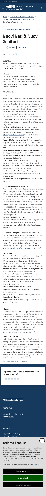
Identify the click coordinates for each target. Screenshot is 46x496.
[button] (41, 8)
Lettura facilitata (9, 54)
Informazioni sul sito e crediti (13, 414)
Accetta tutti (23, 478)
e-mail (11, 416)
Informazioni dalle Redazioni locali (17, 29)
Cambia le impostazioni (23, 485)
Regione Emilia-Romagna (10, 2)
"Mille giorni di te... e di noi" (13, 134)
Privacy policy (37, 464)
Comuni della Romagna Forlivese (22, 16)
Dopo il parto (27, 19)
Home (5, 16)
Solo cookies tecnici (23, 471)
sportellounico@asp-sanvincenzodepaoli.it (25, 248)
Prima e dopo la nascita (11, 19)
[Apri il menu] (3, 7)
